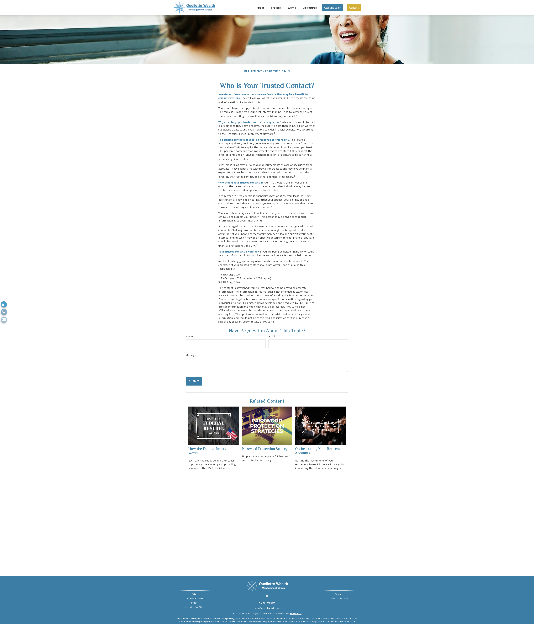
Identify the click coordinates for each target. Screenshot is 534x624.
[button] (260, 7)
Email (271, 336)
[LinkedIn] (4, 304)
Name (189, 336)
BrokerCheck (295, 613)
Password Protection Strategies (267, 449)
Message (191, 355)
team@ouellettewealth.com (267, 608)
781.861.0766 (342, 598)
